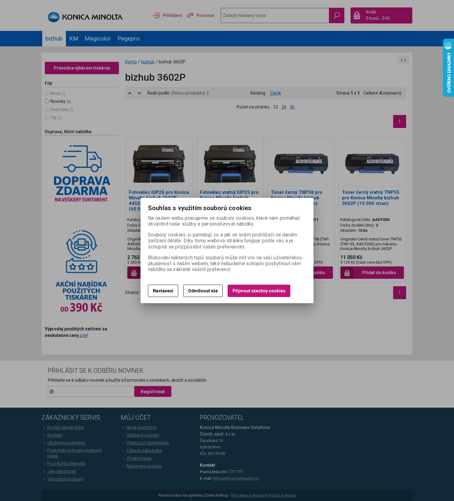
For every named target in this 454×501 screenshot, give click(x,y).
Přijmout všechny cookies (259, 290)
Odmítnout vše (203, 290)
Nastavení (163, 290)
